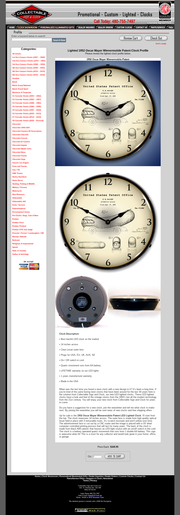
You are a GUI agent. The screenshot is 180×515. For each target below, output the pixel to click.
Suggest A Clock (94, 478)
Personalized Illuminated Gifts (73, 476)
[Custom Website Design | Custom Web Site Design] (90, 510)
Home (37, 476)
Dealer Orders (111, 476)
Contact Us (140, 476)
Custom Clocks (126, 476)
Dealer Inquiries (96, 476)
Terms (86, 480)
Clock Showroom (50, 476)
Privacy (93, 480)
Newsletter (108, 478)
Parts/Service (73, 478)
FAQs (82, 478)
